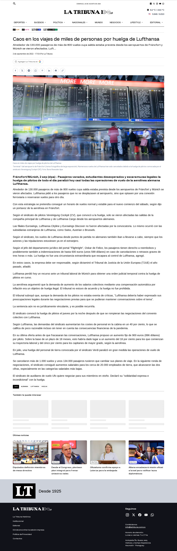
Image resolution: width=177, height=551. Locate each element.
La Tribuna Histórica (22, 517)
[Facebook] (140, 515)
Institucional (18, 521)
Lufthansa (35, 386)
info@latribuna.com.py (135, 527)
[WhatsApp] (152, 515)
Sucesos (40, 22)
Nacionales (80, 22)
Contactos (17, 538)
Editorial (156, 22)
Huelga (44, 386)
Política (59, 22)
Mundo (99, 22)
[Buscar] (14, 3)
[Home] (88, 12)
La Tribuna (48, 54)
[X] (134, 515)
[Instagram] (127, 515)
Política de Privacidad (22, 534)
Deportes (20, 22)
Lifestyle (136, 22)
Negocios (116, 22)
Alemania (24, 386)
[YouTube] (146, 515)
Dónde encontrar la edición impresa (28, 530)
